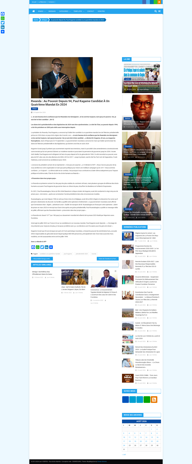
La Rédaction (42, 2)
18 (130, 441)
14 (146, 437)
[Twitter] (2, 22)
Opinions (127, 118)
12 (135, 437)
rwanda (94, 254)
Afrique (34, 108)
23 (157, 441)
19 (135, 441)
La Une (128, 79)
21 (146, 441)
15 (152, 437)
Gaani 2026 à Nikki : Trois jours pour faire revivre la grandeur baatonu (146, 377)
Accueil (34, 2)
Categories (63, 11)
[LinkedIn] (2, 27)
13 (141, 437)
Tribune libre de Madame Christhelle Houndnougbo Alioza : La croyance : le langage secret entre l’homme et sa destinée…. (138, 181)
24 (124, 445)
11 (130, 437)
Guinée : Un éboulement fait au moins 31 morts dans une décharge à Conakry (147, 325)
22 (152, 441)
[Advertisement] (96, 39)
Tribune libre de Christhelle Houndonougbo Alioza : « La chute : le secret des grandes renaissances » (147, 363)
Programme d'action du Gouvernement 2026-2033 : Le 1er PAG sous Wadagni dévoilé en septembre (147, 249)
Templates (77, 11)
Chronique (128, 146)
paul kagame (68, 254)
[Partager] (2, 31)
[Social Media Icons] (125, 399)
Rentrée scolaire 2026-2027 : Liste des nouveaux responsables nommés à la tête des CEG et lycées (147, 265)
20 (141, 441)
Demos (40, 11)
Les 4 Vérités (50, 277)
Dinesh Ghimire (102, 461)
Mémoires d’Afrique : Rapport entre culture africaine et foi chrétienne (140, 123)
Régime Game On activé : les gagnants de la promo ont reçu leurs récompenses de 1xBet (146, 235)
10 (124, 437)
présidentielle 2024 (82, 254)
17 (124, 441)
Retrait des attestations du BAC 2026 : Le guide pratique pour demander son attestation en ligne (147, 349)
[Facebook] (2, 14)
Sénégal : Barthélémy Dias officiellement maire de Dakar (42, 273)
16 (157, 437)
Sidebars (52, 11)
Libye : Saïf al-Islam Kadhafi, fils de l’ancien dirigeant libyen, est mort (73, 288)
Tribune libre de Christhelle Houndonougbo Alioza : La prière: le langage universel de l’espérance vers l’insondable (140, 152)
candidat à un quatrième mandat (50, 254)
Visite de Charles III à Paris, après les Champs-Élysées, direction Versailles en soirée (109, 259)
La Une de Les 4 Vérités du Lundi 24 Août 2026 (147, 337)
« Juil (124, 454)
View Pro (101, 11)
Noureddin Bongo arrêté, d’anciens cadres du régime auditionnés (43, 259)
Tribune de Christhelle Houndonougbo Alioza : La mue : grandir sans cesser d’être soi (141, 213)
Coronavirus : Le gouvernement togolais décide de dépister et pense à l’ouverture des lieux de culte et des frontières (104, 293)
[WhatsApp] (2, 18)
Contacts (51, 2)
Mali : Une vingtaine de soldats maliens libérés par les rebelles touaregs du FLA (146, 312)
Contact (90, 11)
